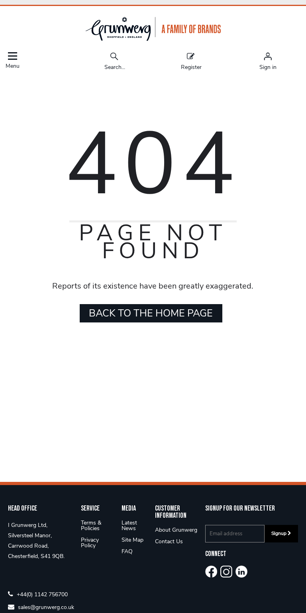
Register (191, 66)
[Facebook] (211, 572)
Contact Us (169, 541)
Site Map (132, 540)
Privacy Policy (90, 542)
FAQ (127, 551)
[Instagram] (226, 572)
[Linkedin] (241, 572)
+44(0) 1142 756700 (41, 594)
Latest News (129, 525)
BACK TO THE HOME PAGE (151, 313)
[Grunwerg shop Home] (153, 39)
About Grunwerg (176, 530)
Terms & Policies (91, 525)
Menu (13, 65)
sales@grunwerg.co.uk (45, 606)
